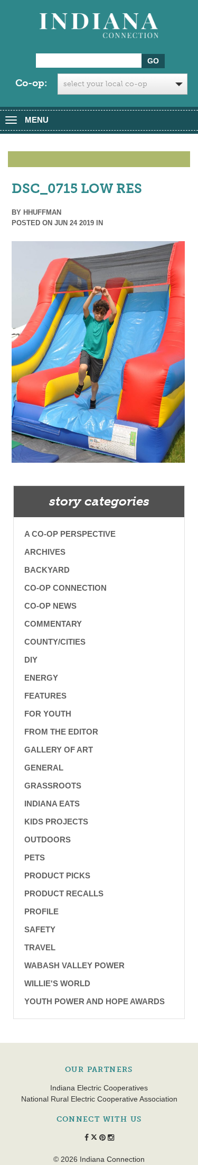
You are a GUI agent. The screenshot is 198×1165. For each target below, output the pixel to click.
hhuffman (42, 212)
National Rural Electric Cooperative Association (99, 1099)
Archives (44, 551)
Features (45, 695)
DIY (30, 659)
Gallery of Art (58, 749)
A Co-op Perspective (70, 533)
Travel (39, 947)
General (43, 767)
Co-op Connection (65, 587)
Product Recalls (63, 893)
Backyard (47, 569)
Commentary (53, 623)
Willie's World (57, 983)
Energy (41, 677)
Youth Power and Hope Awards (94, 1001)
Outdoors (47, 839)
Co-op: (31, 83)
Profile (41, 911)
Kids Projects (56, 821)
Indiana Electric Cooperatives (99, 1088)
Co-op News (50, 605)
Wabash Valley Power (74, 965)
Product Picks (57, 875)
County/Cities (55, 641)
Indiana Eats (52, 803)
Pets (34, 857)
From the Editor (61, 731)
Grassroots (52, 785)
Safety (39, 929)
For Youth (47, 713)
